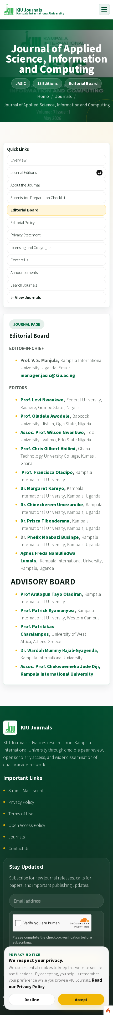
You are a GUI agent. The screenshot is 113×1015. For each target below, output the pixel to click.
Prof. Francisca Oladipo (46, 472)
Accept (81, 999)
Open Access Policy (26, 825)
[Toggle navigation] (104, 9)
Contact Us (18, 848)
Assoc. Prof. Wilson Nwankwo (52, 432)
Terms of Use (20, 814)
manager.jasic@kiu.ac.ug (47, 375)
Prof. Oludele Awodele (45, 416)
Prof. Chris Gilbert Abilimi (47, 448)
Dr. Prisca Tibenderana (44, 520)
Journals (63, 96)
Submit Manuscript (26, 791)
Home (43, 96)
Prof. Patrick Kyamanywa (47, 610)
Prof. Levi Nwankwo (42, 399)
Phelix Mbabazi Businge (53, 537)
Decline (31, 999)
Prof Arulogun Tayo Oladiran (51, 594)
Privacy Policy (21, 802)
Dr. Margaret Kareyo (42, 488)
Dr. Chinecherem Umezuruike (51, 504)
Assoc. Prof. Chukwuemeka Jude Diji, (60, 666)
